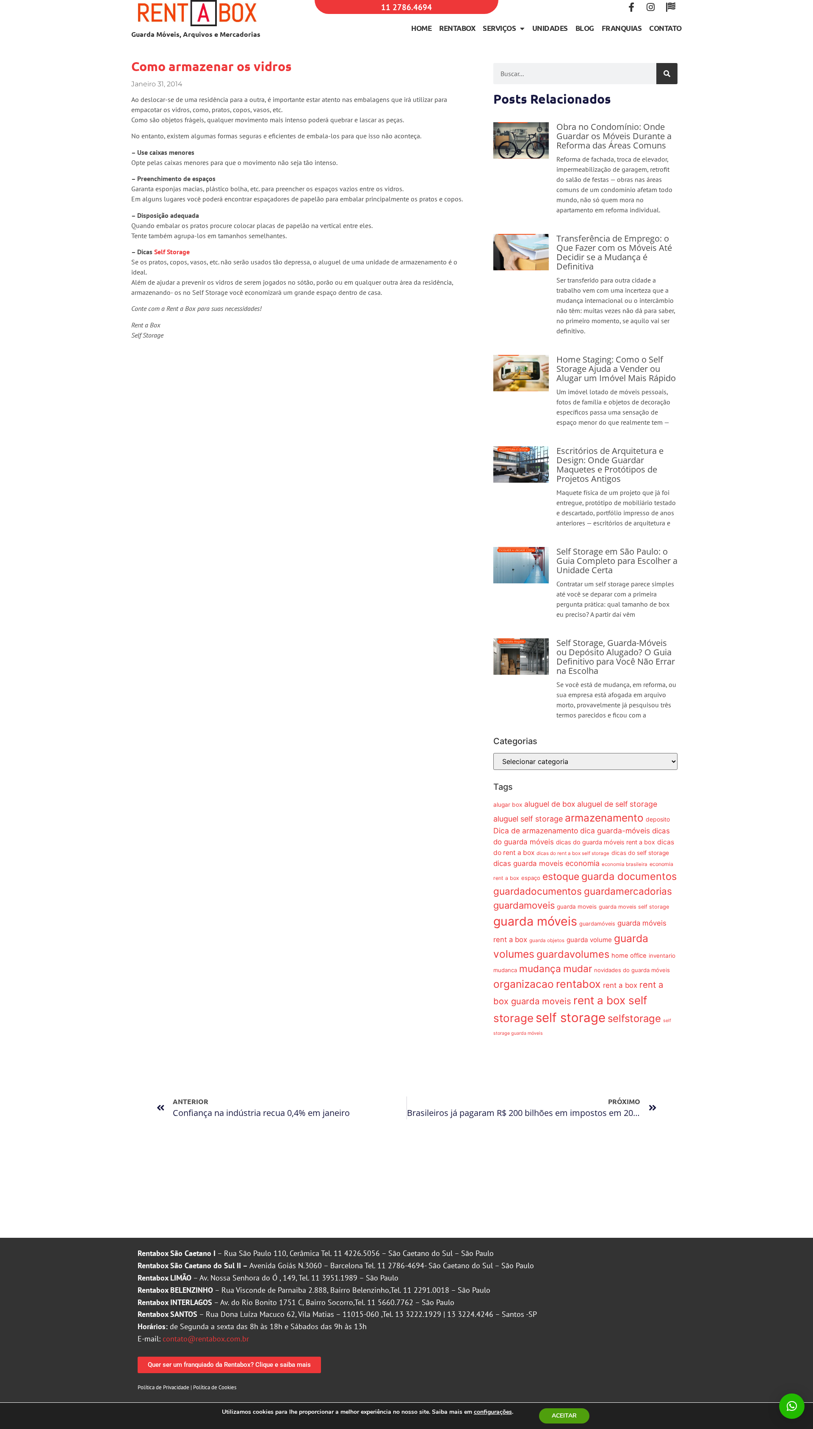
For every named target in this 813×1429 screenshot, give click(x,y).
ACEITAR (564, 1416)
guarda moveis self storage (634, 907)
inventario (662, 955)
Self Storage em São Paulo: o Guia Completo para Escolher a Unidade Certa (617, 561)
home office (629, 955)
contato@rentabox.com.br (206, 1339)
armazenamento (604, 817)
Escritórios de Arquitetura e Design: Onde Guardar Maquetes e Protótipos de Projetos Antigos (610, 464)
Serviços (499, 28)
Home (421, 28)
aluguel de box (549, 804)
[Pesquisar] (667, 73)
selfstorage (634, 1018)
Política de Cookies (214, 1387)
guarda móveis (535, 921)
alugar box (507, 804)
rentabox (578, 984)
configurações (493, 1412)
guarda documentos (629, 876)
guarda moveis (577, 906)
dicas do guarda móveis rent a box (605, 842)
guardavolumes (572, 954)
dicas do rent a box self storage (572, 853)
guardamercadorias (628, 891)
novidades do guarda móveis (632, 970)
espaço (530, 877)
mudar (577, 968)
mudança (540, 968)
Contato (665, 28)
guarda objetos (546, 940)
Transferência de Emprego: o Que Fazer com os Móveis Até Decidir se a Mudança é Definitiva (614, 252)
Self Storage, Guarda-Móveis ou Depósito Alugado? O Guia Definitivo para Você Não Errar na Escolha (615, 656)
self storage (571, 1017)
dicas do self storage (640, 852)
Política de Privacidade (163, 1387)
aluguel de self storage (617, 804)
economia (582, 863)
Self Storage (172, 251)
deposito (658, 819)
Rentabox (457, 28)
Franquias (622, 28)
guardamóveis (597, 924)
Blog (584, 28)
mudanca (505, 970)
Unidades (550, 28)
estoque (560, 876)
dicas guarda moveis (528, 863)
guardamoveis (524, 905)
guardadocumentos (537, 891)
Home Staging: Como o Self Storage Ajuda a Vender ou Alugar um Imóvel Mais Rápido (616, 369)
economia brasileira (624, 864)
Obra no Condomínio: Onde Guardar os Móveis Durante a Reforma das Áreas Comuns (614, 136)
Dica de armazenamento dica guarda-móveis (571, 830)
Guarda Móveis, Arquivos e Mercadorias (195, 34)
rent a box (620, 985)
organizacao (523, 984)
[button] (792, 1406)
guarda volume (589, 940)
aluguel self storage (528, 818)
